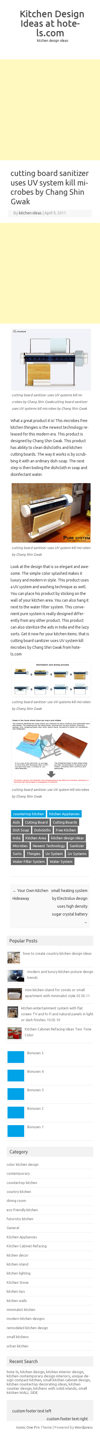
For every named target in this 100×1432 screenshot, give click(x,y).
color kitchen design (23, 1164)
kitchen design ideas (67, 838)
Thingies (34, 854)
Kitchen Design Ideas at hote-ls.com (52, 23)
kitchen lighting (19, 1273)
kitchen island (17, 1264)
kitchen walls (17, 1301)
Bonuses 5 (35, 1053)
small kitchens (18, 1337)
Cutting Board (36, 822)
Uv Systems (77, 854)
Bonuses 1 (35, 1127)
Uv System (54, 854)
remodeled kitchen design (27, 1328)
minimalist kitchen (21, 1309)
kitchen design (32, 1372)
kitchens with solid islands (55, 1388)
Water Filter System (29, 861)
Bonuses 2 (35, 1108)
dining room (16, 1200)
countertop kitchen (28, 814)
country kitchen (19, 1192)
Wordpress (84, 1427)
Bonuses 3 (35, 1090)
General (13, 1228)
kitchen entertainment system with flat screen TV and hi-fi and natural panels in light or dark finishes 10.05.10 (57, 1014)
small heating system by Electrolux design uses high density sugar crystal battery (69, 906)
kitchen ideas (30, 213)
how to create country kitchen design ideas (57, 953)
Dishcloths (42, 830)
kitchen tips (16, 1291)
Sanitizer (77, 846)
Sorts (17, 854)
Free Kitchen (66, 830)
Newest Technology (49, 846)
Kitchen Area (36, 838)
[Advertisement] (50, 109)
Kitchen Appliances (64, 814)
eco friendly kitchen (22, 1210)
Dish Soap (21, 830)
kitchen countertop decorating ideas (37, 1384)
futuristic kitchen (20, 1219)
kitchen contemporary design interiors (38, 1376)
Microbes (20, 846)
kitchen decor (17, 1255)
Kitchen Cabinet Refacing (27, 1246)
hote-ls (13, 1372)
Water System (61, 861)
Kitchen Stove (18, 1282)
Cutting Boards (65, 822)
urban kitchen (17, 1346)
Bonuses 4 (35, 1071)
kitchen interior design (64, 1372)
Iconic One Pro (28, 1427)
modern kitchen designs (26, 1318)
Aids (16, 822)
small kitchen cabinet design (66, 1380)
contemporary (18, 1173)
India (17, 838)
